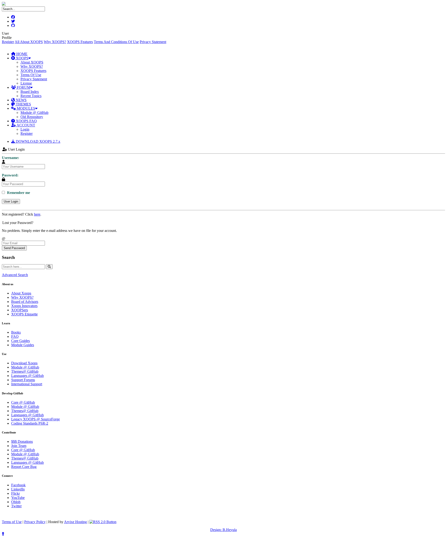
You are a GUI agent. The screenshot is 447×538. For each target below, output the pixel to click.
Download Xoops (24, 363)
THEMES (23, 104)
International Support (26, 384)
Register (8, 42)
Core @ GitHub (23, 402)
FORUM (23, 87)
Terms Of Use (30, 75)
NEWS (21, 100)
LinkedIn (18, 489)
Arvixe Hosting (75, 522)
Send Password (14, 248)
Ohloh (15, 502)
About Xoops (21, 293)
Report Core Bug (24, 467)
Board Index (29, 92)
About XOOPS (31, 62)
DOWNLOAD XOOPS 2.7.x (37, 141)
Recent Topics (30, 96)
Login (24, 129)
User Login (11, 201)
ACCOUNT (25, 125)
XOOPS (21, 58)
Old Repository (31, 117)
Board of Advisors (24, 302)
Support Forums (23, 380)
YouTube (18, 498)
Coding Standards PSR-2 (29, 423)
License (26, 83)
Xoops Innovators (24, 306)
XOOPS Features (80, 42)
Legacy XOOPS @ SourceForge (35, 419)
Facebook (18, 485)
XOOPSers (19, 310)
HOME (21, 54)
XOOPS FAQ (26, 121)
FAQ (15, 336)
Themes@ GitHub (24, 371)
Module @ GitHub (34, 113)
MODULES (25, 108)
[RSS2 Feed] (102, 522)
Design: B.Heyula (223, 530)
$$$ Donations (22, 441)
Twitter (16, 506)
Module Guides (22, 345)
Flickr (15, 493)
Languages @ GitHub (27, 376)
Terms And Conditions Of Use (116, 42)
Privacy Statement (153, 42)
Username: (10, 158)
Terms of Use (12, 522)
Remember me (18, 193)
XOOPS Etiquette (24, 314)
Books (16, 332)
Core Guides (20, 341)
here (37, 214)
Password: (10, 175)
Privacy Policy (35, 522)
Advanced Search (15, 275)
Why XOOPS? (55, 42)
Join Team (18, 446)
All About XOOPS (29, 42)
